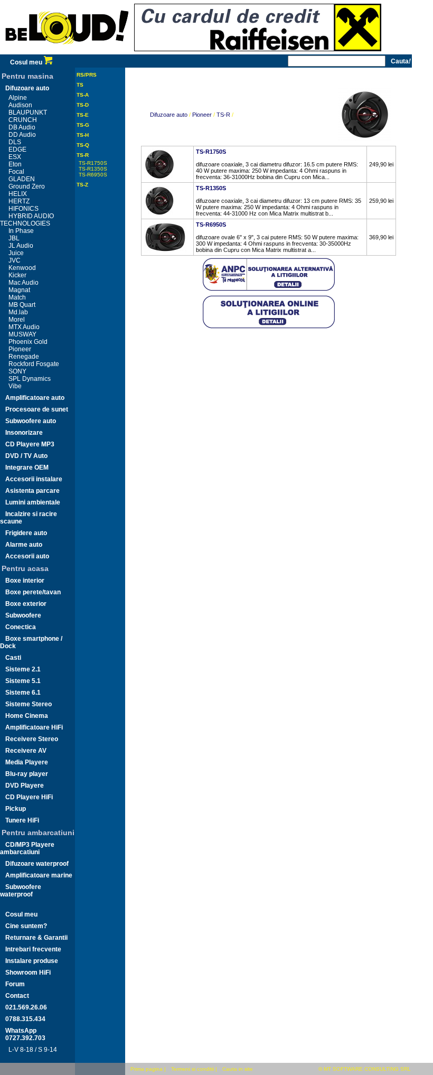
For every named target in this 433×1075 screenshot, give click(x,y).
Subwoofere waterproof (20, 890)
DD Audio (22, 134)
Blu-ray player (26, 774)
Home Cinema (26, 715)
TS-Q (83, 145)
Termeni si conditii (192, 1069)
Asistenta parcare (32, 490)
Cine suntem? (26, 926)
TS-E (83, 115)
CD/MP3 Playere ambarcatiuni (27, 848)
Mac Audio (23, 282)
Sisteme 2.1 (23, 669)
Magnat (19, 290)
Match (17, 297)
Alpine (17, 97)
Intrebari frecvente (33, 949)
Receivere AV (25, 750)
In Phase (21, 231)
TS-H (83, 135)
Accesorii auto (27, 556)
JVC (14, 260)
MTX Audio (24, 327)
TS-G (83, 125)
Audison (20, 105)
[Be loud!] (67, 52)
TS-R (83, 155)
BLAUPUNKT (27, 112)
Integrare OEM (27, 467)
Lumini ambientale (32, 502)
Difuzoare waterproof (37, 863)
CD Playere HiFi (29, 797)
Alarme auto (23, 544)
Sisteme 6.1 (23, 692)
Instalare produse (31, 961)
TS (80, 85)
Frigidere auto (26, 533)
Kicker (17, 275)
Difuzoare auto (27, 88)
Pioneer (19, 349)
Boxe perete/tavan (33, 592)
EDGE (17, 149)
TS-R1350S (93, 169)
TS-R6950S (93, 174)
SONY (17, 371)
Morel (16, 319)
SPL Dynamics (29, 378)
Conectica (20, 627)
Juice (16, 253)
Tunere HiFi (22, 820)
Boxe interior (24, 580)
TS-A (83, 95)
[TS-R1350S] (159, 214)
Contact (17, 995)
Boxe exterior (25, 603)
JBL (14, 238)
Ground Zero (26, 186)
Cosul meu (27, 62)
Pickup (15, 808)
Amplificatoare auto (34, 397)
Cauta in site (237, 1069)
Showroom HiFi (28, 972)
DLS (14, 142)
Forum (15, 984)
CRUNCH (22, 120)
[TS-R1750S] (159, 178)
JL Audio (20, 245)
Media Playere (26, 762)
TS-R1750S (93, 163)
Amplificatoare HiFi (34, 727)
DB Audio (21, 127)
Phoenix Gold (28, 341)
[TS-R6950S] (165, 251)
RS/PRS (87, 75)
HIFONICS (23, 208)
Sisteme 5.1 (23, 681)
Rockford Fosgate (33, 364)
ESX (14, 157)
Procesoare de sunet (36, 409)
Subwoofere (23, 615)
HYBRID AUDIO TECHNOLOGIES (27, 219)
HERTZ (19, 201)
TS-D (83, 105)
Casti (13, 657)
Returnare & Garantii (36, 937)
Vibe (15, 386)
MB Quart (21, 305)
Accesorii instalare (33, 479)
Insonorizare (24, 432)
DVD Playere (24, 785)
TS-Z (82, 185)
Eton (15, 164)
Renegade (23, 356)
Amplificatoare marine (38, 875)
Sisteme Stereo (28, 704)
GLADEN (21, 179)
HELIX (17, 194)
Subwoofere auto (30, 421)
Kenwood (22, 268)
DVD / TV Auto (26, 456)
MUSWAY (22, 334)
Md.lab (18, 312)
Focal (16, 171)
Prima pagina (146, 1069)
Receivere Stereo (31, 739)
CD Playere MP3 (29, 444)
